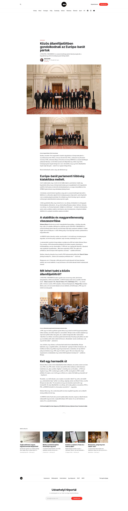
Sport (80, 10)
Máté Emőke (47, 58)
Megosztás (47, 61)
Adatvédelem (63, 478)
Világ (51, 10)
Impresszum (47, 478)
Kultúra (63, 10)
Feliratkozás (104, 4)
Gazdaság (56, 10)
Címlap (35, 10)
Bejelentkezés (94, 4)
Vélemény (68, 10)
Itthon (39, 10)
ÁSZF (78, 478)
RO (84, 10)
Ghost (106, 478)
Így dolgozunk (71, 478)
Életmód (75, 10)
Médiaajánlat (55, 478)
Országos (45, 10)
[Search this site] (20, 4)
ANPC (83, 478)
